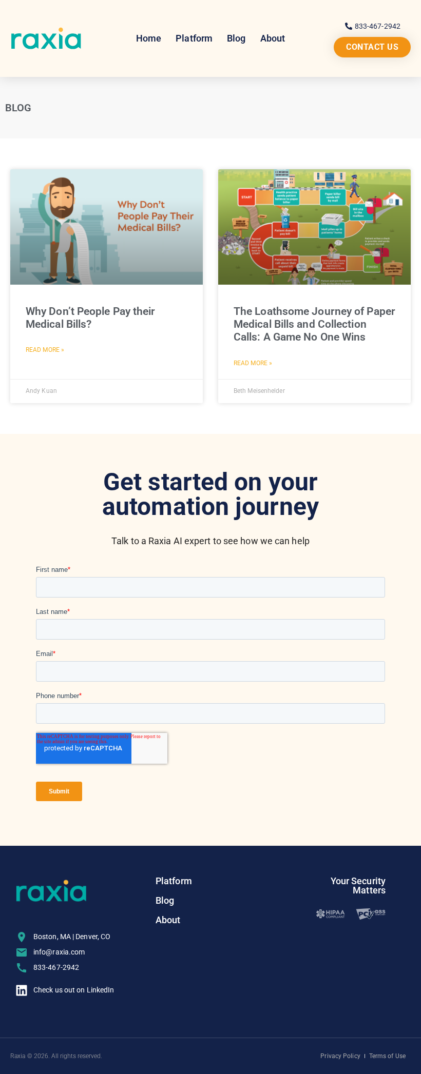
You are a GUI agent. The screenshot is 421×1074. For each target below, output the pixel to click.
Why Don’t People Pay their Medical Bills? (91, 317)
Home (148, 38)
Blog (236, 38)
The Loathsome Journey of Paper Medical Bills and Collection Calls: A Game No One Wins (314, 324)
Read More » (45, 349)
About (272, 38)
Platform (194, 38)
